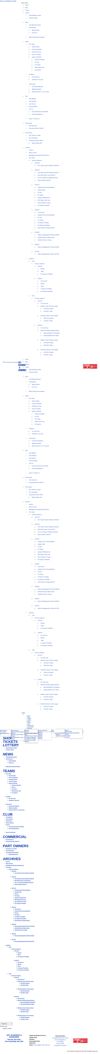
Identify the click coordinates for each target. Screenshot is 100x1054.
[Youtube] (18, 1045)
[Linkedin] (23, 1045)
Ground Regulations (60, 1039)
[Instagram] (14, 1045)
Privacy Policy (60, 1043)
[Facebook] (5, 1045)
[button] (51, 3)
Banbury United (7, 1028)
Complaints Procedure (60, 1045)
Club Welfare (60, 1041)
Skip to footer (12, 1)
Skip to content (4, 1)
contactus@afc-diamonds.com (41, 1045)
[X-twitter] (10, 1045)
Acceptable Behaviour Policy (60, 1038)
